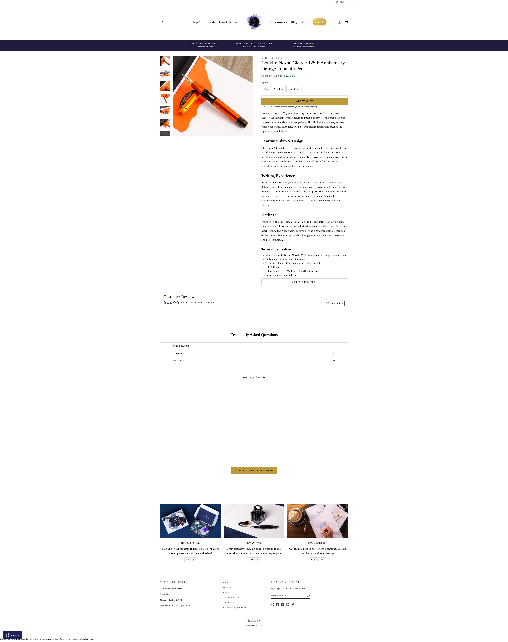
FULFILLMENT (181, 346)
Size (264, 83)
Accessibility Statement (235, 607)
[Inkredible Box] (190, 521)
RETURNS (178, 360)
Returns (227, 592)
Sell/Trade (228, 587)
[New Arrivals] (254, 521)
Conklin (265, 58)
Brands (210, 22)
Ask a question (304, 282)
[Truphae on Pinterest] (287, 604)
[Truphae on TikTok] (292, 604)
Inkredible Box (228, 22)
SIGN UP (190, 560)
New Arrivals (279, 22)
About (304, 22)
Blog (294, 22)
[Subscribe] (308, 595)
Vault (319, 22)
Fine (266, 89)
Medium (279, 89)
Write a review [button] (334, 303)
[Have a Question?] (317, 521)
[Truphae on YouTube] (282, 604)
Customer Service (232, 597)
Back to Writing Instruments (255, 471)
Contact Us (317, 560)
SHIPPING (178, 353)
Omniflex (294, 89)
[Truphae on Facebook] (277, 604)
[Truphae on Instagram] (272, 604)
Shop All (197, 22)
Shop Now (254, 560)
